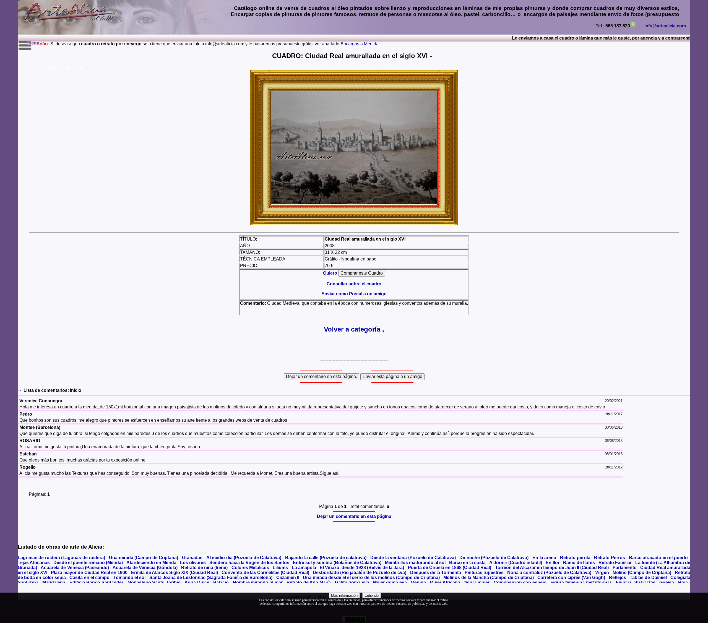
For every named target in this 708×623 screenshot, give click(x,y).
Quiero (330, 273)
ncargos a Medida (359, 43)
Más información (344, 595)
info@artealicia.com (665, 26)
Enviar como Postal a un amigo (354, 293)
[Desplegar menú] (30, 45)
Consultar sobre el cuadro (354, 283)
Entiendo (372, 595)
